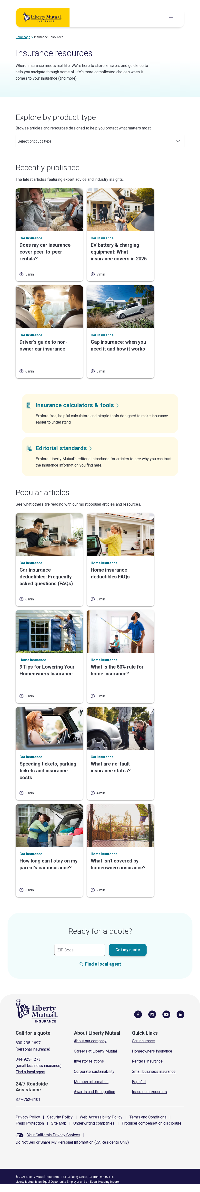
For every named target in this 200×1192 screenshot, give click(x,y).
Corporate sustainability (94, 1071)
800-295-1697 (28, 1043)
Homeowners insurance (152, 1051)
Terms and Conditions (148, 1117)
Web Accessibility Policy (101, 1117)
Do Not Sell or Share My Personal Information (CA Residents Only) (72, 1142)
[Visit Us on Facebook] (138, 1014)
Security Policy (60, 1117)
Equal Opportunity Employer (60, 1181)
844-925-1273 (28, 1059)
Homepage (23, 37)
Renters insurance (147, 1061)
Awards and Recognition (94, 1091)
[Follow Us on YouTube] (166, 1014)
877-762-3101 (28, 1099)
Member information (91, 1081)
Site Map (58, 1123)
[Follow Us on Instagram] (152, 1014)
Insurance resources (149, 1091)
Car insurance (143, 1041)
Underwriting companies (94, 1123)
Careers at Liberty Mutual (95, 1051)
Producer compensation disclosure (151, 1123)
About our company (90, 1041)
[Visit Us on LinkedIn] (180, 1014)
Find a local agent (103, 964)
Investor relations (89, 1061)
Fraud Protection (30, 1123)
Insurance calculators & (75, 405)
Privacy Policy (28, 1117)
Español (139, 1081)
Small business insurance (154, 1071)
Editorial (61, 448)
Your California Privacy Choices (53, 1135)
